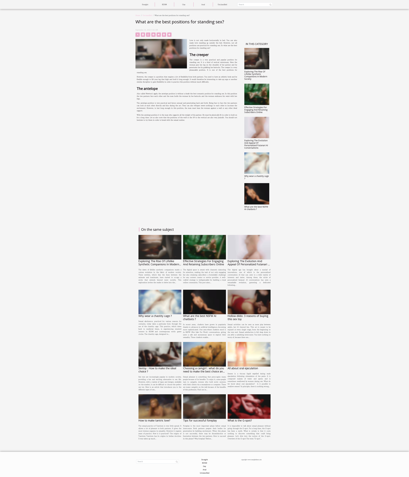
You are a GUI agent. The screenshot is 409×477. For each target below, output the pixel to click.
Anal (203, 4)
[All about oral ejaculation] (249, 354)
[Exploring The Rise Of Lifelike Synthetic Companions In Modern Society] (256, 58)
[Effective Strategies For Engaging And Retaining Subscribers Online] (256, 94)
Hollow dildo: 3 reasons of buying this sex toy (248, 317)
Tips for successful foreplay (200, 420)
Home (137, 15)
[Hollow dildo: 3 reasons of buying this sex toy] (249, 301)
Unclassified (222, 4)
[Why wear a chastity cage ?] (256, 162)
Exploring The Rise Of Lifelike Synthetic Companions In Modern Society (255, 75)
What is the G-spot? (240, 420)
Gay (183, 4)
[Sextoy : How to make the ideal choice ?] (159, 354)
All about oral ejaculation (243, 368)
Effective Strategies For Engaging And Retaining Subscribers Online (255, 110)
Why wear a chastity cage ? (256, 177)
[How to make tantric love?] (159, 406)
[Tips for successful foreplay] (204, 406)
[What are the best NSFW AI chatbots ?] (256, 193)
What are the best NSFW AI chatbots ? (256, 208)
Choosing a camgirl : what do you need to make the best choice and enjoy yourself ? (203, 371)
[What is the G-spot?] (249, 406)
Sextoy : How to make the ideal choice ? (157, 369)
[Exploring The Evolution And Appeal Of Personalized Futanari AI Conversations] (256, 127)
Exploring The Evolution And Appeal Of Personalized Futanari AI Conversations (256, 144)
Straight (145, 4)
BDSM (164, 4)
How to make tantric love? (154, 420)
